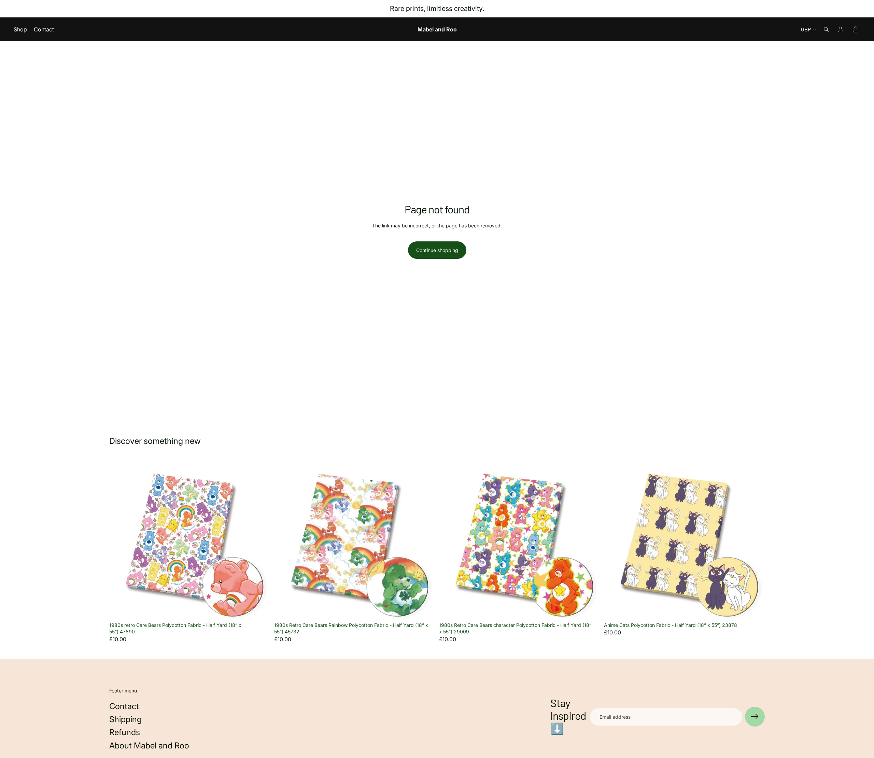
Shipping (125, 719)
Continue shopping (437, 250)
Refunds (124, 732)
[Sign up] (755, 717)
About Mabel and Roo (149, 745)
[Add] (259, 608)
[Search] (826, 29)
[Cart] (855, 29)
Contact (124, 706)
